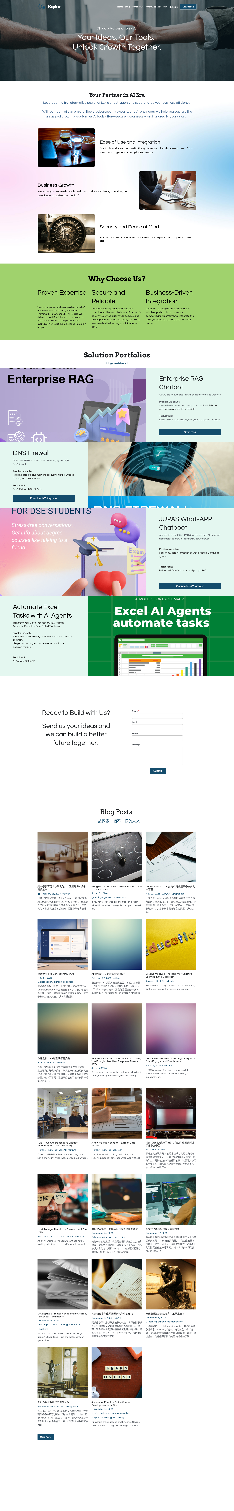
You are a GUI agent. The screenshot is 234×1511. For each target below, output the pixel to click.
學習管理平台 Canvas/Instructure (56, 973)
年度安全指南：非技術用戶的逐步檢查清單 (115, 1229)
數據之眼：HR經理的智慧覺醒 (54, 1058)
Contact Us (188, 7)
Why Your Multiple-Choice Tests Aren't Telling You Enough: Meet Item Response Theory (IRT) (116, 1061)
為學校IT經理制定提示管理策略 (163, 1229)
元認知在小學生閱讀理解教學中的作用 (112, 1313)
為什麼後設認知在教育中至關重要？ (165, 1313)
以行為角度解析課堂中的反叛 (53, 1402)
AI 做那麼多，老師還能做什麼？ (109, 973)
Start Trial (190, 432)
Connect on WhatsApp (190, 586)
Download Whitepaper (44, 498)
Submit (157, 771)
